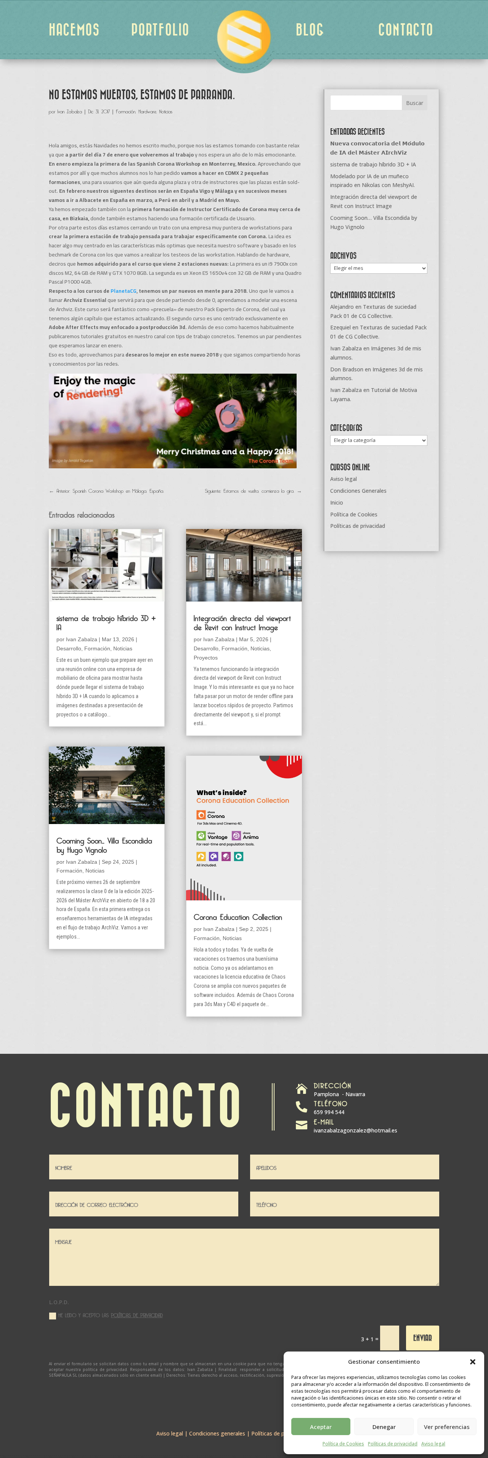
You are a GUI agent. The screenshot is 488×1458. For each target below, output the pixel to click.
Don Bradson (346, 369)
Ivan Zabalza (70, 110)
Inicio (336, 502)
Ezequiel (340, 327)
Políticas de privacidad (392, 1443)
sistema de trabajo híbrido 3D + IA (106, 621)
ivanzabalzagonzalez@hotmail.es (355, 1130)
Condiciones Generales (358, 490)
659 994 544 (329, 1112)
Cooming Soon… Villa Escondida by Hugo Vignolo (104, 844)
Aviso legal (433, 1443)
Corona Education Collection (238, 915)
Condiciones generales (217, 1433)
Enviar (422, 1337)
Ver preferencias (447, 1427)
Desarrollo (68, 648)
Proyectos (206, 658)
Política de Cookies (343, 1443)
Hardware (147, 110)
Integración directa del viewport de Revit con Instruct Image (242, 621)
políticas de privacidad (137, 1314)
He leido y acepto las (110, 1314)
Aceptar (321, 1427)
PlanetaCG (123, 291)
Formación (125, 110)
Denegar (384, 1427)
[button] (473, 1362)
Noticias (165, 110)
